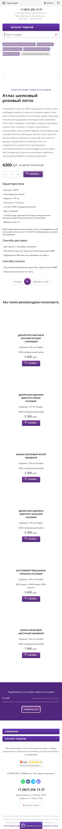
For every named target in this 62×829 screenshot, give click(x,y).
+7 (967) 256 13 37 (31, 9)
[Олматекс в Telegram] (33, 781)
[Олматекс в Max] (38, 781)
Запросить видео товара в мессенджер (31, 89)
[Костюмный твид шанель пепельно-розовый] (31, 555)
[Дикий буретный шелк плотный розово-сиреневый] (31, 320)
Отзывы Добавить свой (31, 281)
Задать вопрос (32, 805)
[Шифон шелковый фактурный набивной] (31, 615)
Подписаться (31, 709)
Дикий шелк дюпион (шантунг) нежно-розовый (31, 398)
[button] (3, 74)
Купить (34, 174)
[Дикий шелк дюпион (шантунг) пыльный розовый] (31, 496)
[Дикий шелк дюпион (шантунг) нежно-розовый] (31, 380)
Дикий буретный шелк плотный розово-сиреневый (31, 338)
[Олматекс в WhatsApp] (23, 781)
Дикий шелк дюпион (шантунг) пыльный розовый (31, 514)
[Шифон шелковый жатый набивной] (31, 439)
